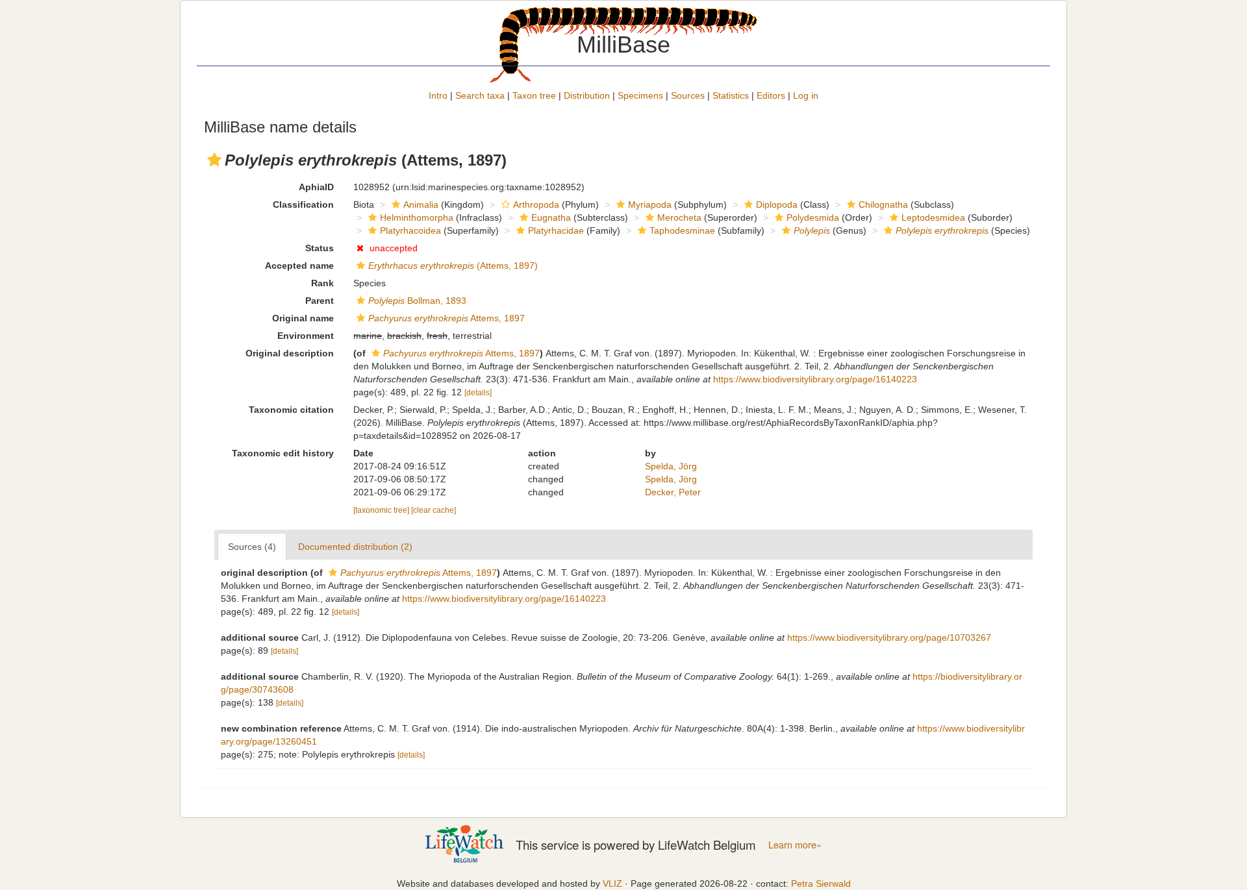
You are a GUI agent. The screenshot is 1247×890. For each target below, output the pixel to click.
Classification (303, 204)
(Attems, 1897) (453, 265)
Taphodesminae (682, 230)
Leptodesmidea (933, 217)
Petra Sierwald (821, 883)
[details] (478, 392)
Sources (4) (252, 546)
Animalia (420, 204)
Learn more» (795, 844)
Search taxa (480, 95)
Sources (688, 95)
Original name (303, 318)
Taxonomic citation (291, 409)
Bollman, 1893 (417, 300)
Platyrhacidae (556, 230)
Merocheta (679, 217)
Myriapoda (650, 204)
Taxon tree (534, 95)
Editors (771, 95)
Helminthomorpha (416, 217)
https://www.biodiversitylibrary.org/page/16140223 (815, 379)
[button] (214, 159)
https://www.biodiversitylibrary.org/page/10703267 (889, 637)
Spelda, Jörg (671, 466)
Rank (322, 283)
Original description (290, 353)
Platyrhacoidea (410, 230)
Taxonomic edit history (283, 453)
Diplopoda (777, 204)
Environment (305, 335)
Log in (805, 95)
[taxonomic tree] (382, 510)
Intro (438, 95)
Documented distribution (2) (355, 546)
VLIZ (612, 883)
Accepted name (299, 265)
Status (319, 248)
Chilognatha (883, 204)
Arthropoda (536, 204)
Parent (319, 300)
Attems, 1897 (446, 318)
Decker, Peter (673, 492)
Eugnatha (551, 217)
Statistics (730, 95)
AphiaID (316, 187)
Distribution (587, 95)
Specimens (640, 95)
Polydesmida (813, 217)
